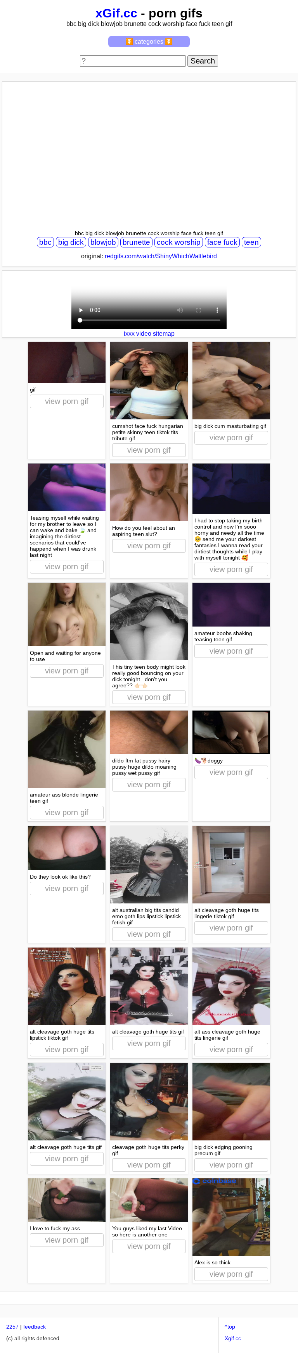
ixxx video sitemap (149, 333)
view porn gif (66, 401)
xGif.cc (116, 13)
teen (251, 242)
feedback (34, 1327)
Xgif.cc (233, 1338)
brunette (136, 242)
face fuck (222, 242)
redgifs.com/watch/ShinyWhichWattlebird (161, 256)
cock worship (179, 242)
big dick (71, 242)
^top (230, 1327)
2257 (12, 1327)
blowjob (103, 242)
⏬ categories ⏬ (149, 41)
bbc (45, 242)
